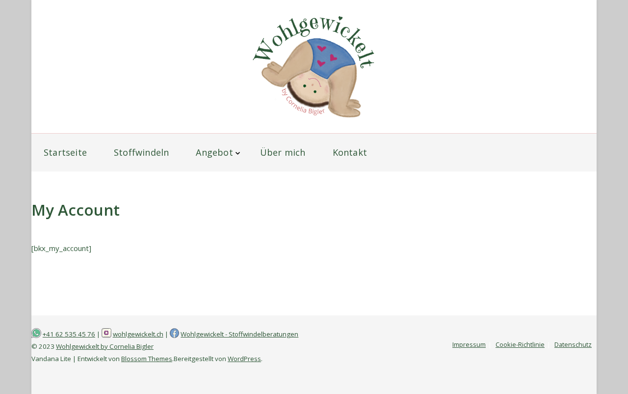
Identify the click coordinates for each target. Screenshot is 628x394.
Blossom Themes (146, 358)
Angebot (214, 152)
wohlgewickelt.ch (138, 334)
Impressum (469, 344)
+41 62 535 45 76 (69, 334)
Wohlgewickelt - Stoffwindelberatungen (239, 334)
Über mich (283, 152)
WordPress (244, 358)
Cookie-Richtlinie (520, 344)
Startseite (65, 152)
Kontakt (350, 152)
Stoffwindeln (141, 152)
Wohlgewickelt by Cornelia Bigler (105, 346)
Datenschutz (573, 344)
